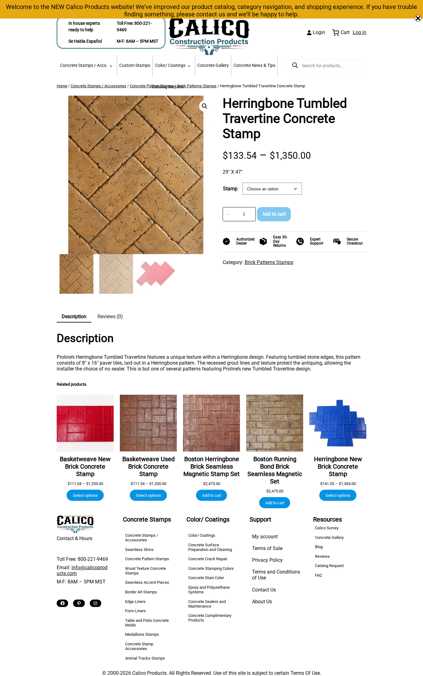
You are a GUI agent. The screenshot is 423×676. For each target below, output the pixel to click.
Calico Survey (326, 528)
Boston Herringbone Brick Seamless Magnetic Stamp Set (211, 466)
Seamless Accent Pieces (147, 582)
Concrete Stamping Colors (211, 568)
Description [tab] (74, 316)
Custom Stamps (134, 65)
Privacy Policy (267, 560)
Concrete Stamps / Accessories (98, 86)
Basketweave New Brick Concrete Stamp (85, 466)
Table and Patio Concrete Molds (147, 622)
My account (265, 537)
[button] (204, 106)
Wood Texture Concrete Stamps (145, 570)
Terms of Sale (267, 548)
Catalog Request (168, 86)
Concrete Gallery (213, 65)
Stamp (230, 189)
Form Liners (135, 611)
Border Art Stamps (141, 592)
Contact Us (264, 590)
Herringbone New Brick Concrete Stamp (338, 466)
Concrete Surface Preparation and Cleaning (210, 547)
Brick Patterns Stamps (196, 86)
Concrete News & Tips (254, 65)
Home (62, 86)
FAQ (318, 575)
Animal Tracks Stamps (145, 658)
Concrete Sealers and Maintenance (207, 604)
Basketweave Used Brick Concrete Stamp (148, 466)
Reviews (322, 556)
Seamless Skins (139, 549)
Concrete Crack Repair (207, 559)
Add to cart (274, 214)
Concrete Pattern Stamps (147, 559)
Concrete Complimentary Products (209, 617)
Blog (319, 546)
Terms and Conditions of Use (276, 575)
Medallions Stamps (142, 634)
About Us (262, 601)
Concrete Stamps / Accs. (83, 65)
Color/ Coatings (170, 65)
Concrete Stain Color (206, 577)
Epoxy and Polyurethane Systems (209, 589)
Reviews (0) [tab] (110, 316)
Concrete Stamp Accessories (139, 646)
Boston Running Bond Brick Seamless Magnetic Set (274, 470)
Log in (359, 32)
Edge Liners (135, 601)
